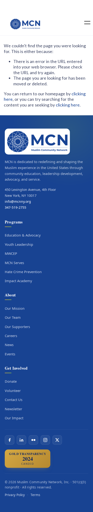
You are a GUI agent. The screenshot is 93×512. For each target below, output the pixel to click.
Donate (11, 381)
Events (10, 354)
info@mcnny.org (18, 201)
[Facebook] (9, 440)
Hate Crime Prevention (23, 271)
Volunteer (13, 390)
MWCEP (11, 253)
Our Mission (15, 308)
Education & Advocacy (23, 235)
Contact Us (13, 399)
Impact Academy (18, 280)
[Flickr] (33, 440)
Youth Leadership (19, 244)
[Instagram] (45, 440)
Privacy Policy (15, 495)
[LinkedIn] (21, 440)
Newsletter (13, 408)
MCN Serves (14, 262)
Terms (35, 495)
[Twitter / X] (57, 440)
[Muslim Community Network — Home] (37, 142)
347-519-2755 (15, 207)
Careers (11, 335)
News (9, 344)
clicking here (68, 104)
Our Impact (14, 417)
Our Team (13, 317)
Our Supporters (17, 326)
